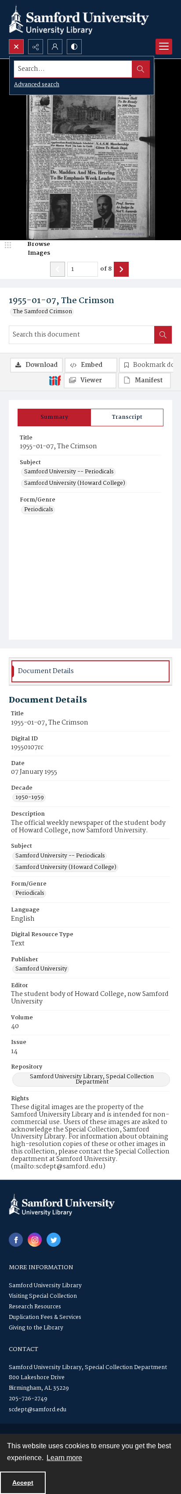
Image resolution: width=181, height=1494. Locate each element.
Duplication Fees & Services (45, 1317)
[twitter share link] (54, 1240)
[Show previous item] (57, 269)
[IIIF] (55, 380)
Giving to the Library (36, 1328)
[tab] (54, 417)
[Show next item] (121, 269)
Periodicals (38, 509)
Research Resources (35, 1306)
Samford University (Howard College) (74, 483)
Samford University (41, 969)
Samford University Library (45, 1285)
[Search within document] (163, 335)
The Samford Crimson (42, 312)
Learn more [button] (64, 1457)
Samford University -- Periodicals (69, 472)
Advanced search (36, 84)
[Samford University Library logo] (79, 19)
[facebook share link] (16, 1240)
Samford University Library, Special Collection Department (92, 1080)
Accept (22, 1482)
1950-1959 (29, 797)
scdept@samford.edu (37, 1409)
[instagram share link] (35, 1240)
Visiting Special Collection (43, 1296)
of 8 (106, 269)
